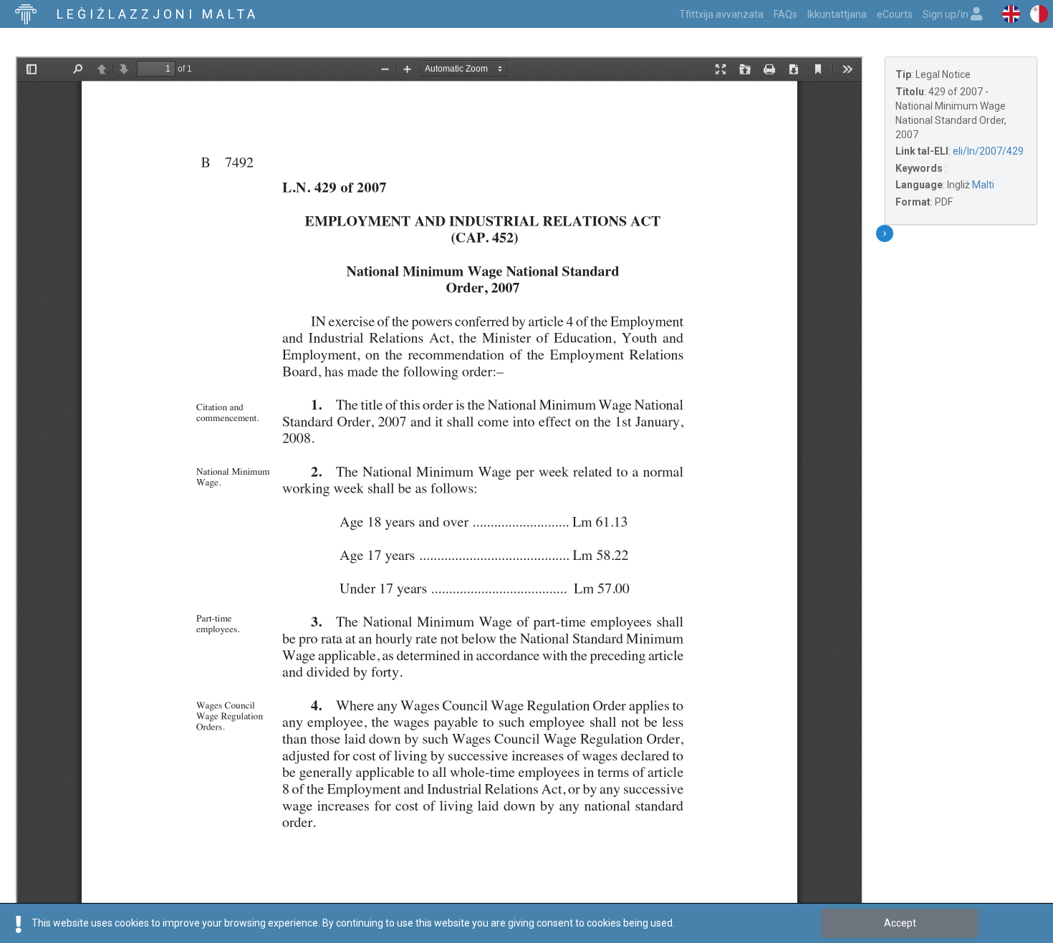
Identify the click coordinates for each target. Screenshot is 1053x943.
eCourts (895, 14)
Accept (900, 923)
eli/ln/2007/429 (988, 151)
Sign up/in (947, 14)
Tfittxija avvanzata (721, 14)
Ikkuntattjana (837, 14)
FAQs (785, 14)
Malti (983, 184)
